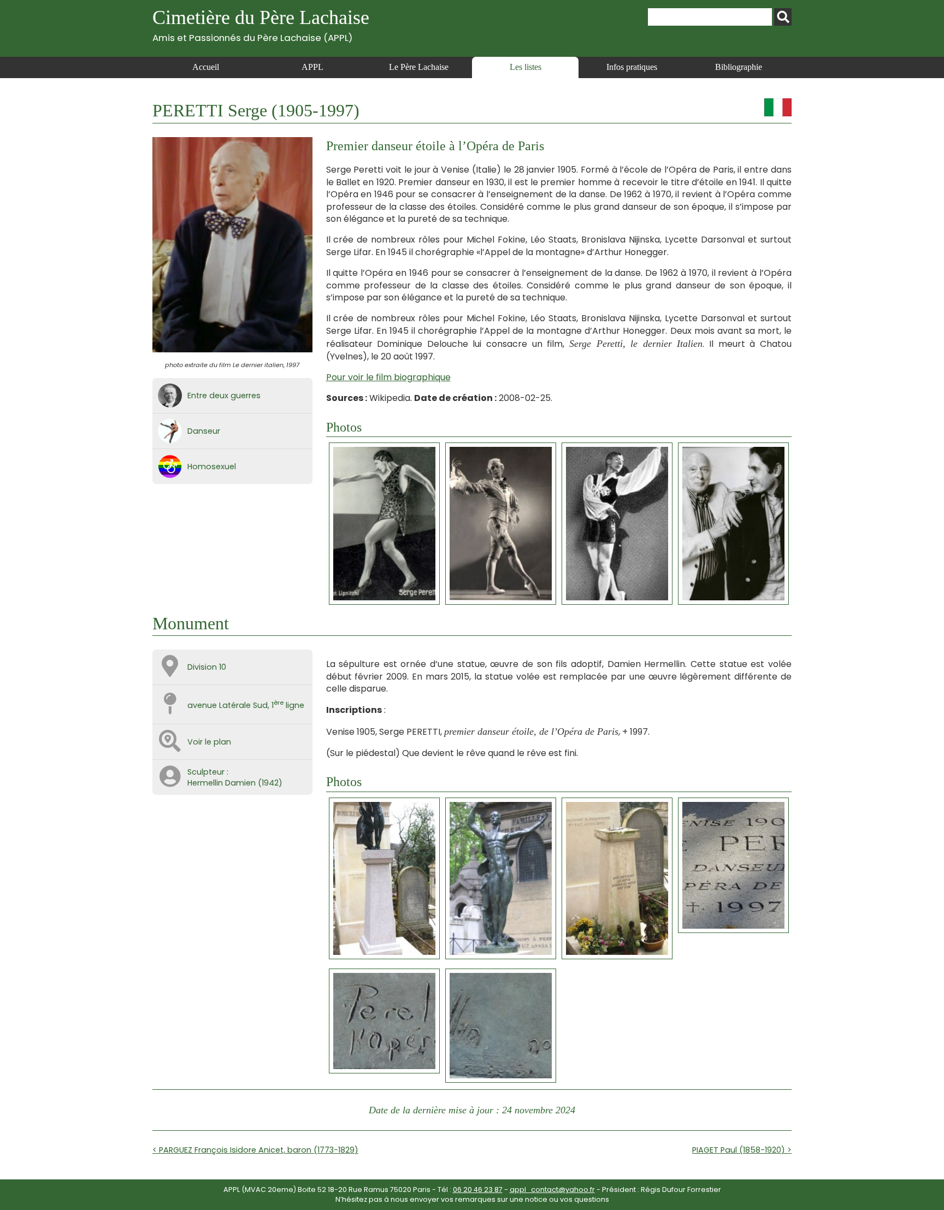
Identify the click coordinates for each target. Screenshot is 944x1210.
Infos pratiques (631, 67)
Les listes (525, 67)
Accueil (205, 67)
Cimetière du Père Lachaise (260, 25)
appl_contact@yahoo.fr (552, 1189)
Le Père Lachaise (419, 67)
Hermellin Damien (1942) (234, 782)
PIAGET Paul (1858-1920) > (742, 1149)
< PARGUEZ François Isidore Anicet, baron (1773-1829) (255, 1149)
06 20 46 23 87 (478, 1189)
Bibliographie (738, 67)
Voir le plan (209, 741)
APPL (312, 67)
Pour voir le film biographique (388, 377)
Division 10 (206, 667)
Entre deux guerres (224, 395)
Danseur (203, 431)
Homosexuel (211, 466)
